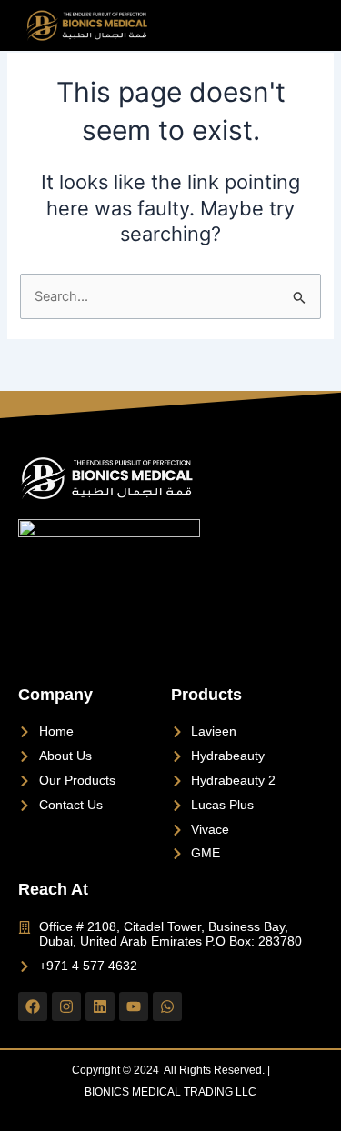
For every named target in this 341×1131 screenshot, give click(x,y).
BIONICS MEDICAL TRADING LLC (170, 1092)
